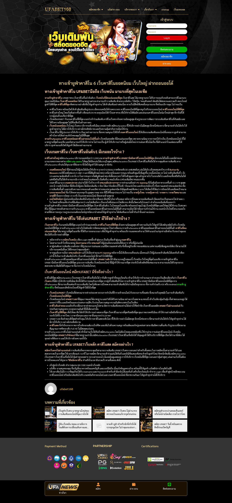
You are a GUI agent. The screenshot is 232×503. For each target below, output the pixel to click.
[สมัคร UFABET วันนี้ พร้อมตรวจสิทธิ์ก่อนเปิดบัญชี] (147, 426)
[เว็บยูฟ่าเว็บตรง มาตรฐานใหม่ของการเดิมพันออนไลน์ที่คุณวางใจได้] (51, 412)
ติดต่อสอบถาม (166, 49)
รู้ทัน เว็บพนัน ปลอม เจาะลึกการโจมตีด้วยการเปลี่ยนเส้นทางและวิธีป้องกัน (74, 426)
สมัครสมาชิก (94, 9)
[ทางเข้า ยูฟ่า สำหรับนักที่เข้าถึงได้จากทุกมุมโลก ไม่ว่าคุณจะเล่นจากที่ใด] (99, 426)
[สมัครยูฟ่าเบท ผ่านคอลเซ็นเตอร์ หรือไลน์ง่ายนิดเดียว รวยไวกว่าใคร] (147, 412)
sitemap (165, 9)
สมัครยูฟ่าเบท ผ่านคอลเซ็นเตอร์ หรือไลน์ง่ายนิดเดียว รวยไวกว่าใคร (169, 412)
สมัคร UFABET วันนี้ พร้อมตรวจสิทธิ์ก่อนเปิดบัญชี (168, 426)
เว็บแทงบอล (179, 9)
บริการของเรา (130, 9)
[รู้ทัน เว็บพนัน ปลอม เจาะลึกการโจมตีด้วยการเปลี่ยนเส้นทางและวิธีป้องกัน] (51, 426)
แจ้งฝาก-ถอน (114, 9)
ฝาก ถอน (167, 63)
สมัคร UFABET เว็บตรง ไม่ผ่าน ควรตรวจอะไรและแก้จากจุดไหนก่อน (122, 412)
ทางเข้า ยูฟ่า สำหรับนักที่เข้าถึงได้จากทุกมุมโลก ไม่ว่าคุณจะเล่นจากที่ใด (121, 426)
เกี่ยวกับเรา (149, 9)
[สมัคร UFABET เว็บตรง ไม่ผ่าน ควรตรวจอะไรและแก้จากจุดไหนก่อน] (99, 412)
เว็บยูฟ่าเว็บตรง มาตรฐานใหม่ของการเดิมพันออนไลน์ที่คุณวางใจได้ (74, 412)
